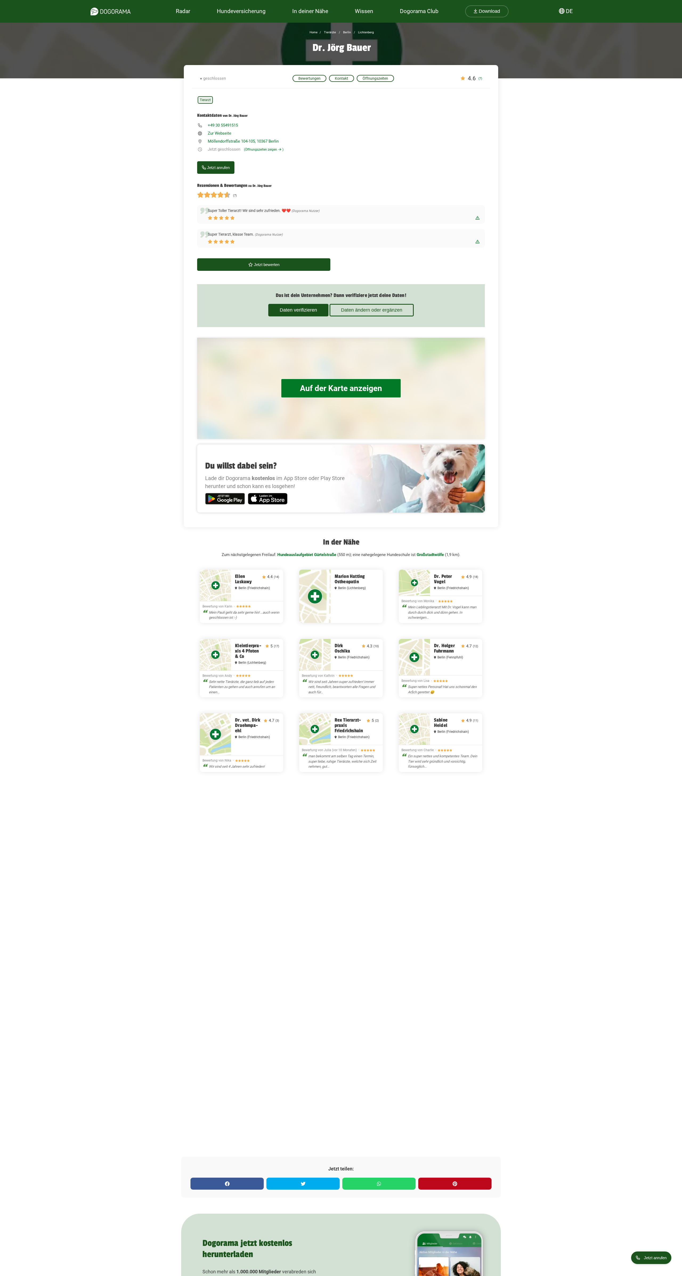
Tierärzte (329, 32)
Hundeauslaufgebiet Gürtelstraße (306, 554)
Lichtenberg (365, 32)
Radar (183, 11)
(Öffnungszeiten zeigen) (263, 149)
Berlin (346, 32)
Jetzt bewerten (266, 264)
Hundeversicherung (241, 11)
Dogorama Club (419, 11)
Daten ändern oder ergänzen (371, 310)
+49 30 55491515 (223, 125)
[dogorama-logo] (111, 11)
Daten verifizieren (298, 310)
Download (488, 11)
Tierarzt (205, 100)
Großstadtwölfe (430, 554)
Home (314, 32)
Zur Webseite (219, 133)
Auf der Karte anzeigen (341, 388)
